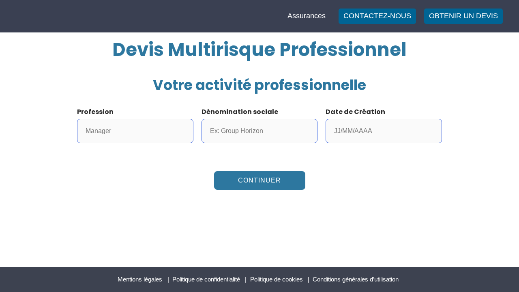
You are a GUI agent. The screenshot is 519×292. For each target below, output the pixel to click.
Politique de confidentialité (206, 279)
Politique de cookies (276, 279)
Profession (95, 111)
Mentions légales (140, 279)
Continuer (259, 180)
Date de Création (355, 111)
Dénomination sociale (240, 111)
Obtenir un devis (463, 16)
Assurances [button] (306, 16)
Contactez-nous (377, 16)
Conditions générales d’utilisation (356, 279)
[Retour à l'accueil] (50, 15)
